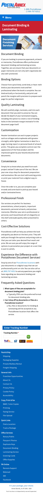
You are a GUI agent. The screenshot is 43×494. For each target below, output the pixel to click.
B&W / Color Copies (11, 404)
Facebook (7, 479)
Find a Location (9, 424)
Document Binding (10, 448)
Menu (8, 17)
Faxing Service (8, 411)
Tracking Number (11, 333)
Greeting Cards (9, 455)
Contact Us (7, 384)
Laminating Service (11, 452)
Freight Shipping (10, 367)
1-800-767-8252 (33, 11)
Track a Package (9, 428)
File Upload (7, 415)
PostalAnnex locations (25, 262)
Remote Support (10, 468)
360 (4, 476)
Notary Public (8, 436)
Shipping (6, 356)
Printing (6, 408)
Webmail (6, 472)
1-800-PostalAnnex (32, 9)
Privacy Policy (8, 388)
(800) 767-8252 (9, 271)
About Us (6, 380)
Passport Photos (10, 440)
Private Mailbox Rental (12, 364)
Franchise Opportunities (13, 376)
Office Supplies (9, 459)
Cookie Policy (8, 391)
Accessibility (8, 395)
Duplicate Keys (9, 444)
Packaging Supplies (11, 360)
